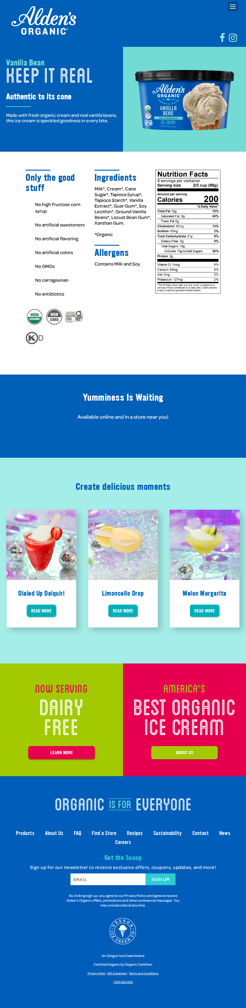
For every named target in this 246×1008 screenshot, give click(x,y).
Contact (200, 833)
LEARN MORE (61, 752)
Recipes (135, 833)
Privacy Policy (97, 973)
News (224, 833)
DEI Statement (117, 973)
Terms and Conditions (144, 973)
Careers (123, 842)
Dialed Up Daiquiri (41, 593)
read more (41, 611)
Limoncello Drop (123, 593)
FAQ (77, 833)
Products (25, 833)
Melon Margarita (204, 593)
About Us (185, 752)
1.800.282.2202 (123, 982)
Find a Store (104, 833)
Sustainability (167, 833)
